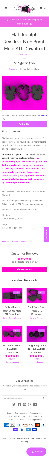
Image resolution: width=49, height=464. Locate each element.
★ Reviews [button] (46, 234)
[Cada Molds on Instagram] (29, 405)
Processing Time (36, 413)
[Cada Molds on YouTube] (35, 405)
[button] (11, 356)
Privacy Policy (26, 416)
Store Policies (13, 416)
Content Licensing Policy (14, 175)
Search (9, 413)
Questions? (38, 416)
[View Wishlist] (45, 8)
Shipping (13, 69)
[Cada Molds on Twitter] (14, 405)
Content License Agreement (31, 420)
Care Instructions (21, 413)
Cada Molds (24, 54)
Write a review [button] (24, 269)
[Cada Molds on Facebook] (19, 405)
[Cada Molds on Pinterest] (24, 405)
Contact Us (14, 420)
